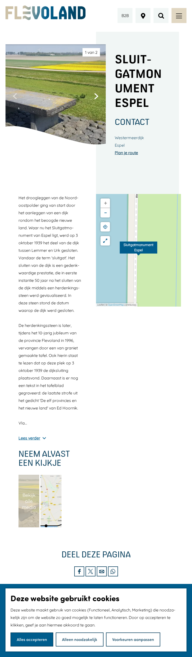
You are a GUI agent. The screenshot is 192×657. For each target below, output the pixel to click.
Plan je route (126, 152)
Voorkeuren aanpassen (133, 639)
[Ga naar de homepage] (46, 13)
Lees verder (29, 438)
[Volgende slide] (96, 96)
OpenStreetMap (116, 304)
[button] (139, 250)
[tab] (91, 52)
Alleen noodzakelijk (79, 639)
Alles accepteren (32, 639)
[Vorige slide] (15, 96)
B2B (125, 15)
